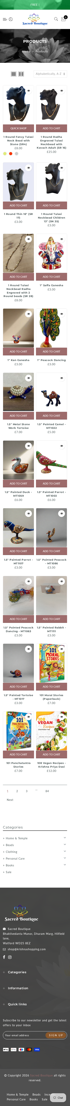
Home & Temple (17, 838)
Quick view (28, 90)
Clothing (11, 851)
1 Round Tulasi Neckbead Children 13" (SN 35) (51, 217)
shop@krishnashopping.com (27, 949)
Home (26, 51)
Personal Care (15, 858)
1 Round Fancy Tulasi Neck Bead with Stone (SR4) (18, 140)
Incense (50, 1094)
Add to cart (51, 128)
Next (10, 799)
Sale (8, 872)
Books (10, 865)
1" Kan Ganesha (18, 360)
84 (47, 791)
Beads (10, 845)
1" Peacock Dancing (51, 360)
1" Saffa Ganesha (51, 285)
